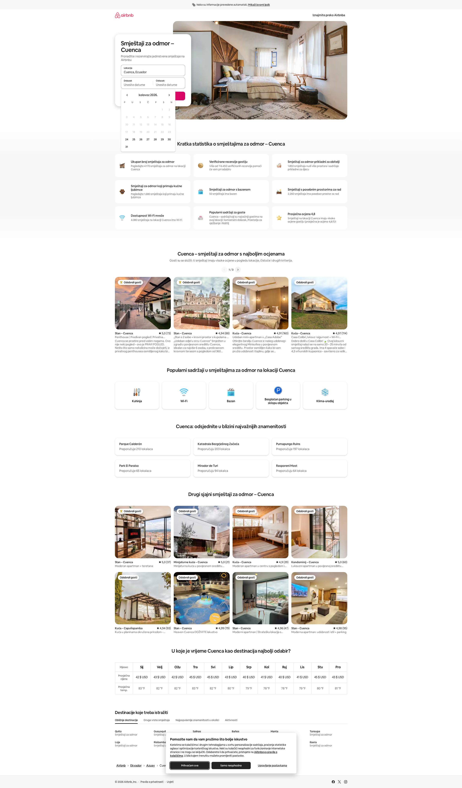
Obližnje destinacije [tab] (126, 720)
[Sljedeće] (238, 270)
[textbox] (137, 85)
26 (140, 139)
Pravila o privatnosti (152, 781)
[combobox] (153, 72)
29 (162, 139)
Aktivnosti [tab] (231, 720)
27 (147, 139)
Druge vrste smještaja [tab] (157, 720)
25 (133, 139)
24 (126, 139)
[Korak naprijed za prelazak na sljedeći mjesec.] (169, 95)
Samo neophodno (231, 765)
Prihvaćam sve (189, 765)
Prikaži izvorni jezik (259, 4)
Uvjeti (170, 781)
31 (126, 146)
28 (155, 139)
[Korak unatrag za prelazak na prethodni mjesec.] (127, 95)
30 (169, 139)
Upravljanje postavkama (272, 765)
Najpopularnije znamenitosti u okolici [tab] (197, 720)
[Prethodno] (224, 270)
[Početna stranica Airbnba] (124, 15)
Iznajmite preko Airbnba (329, 15)
